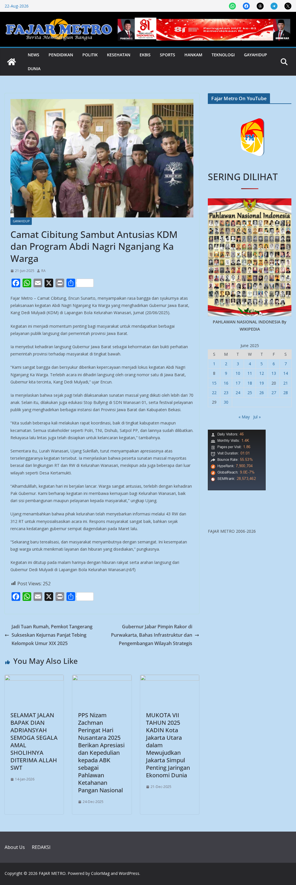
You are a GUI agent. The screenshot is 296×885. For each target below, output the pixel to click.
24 (238, 392)
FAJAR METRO (52, 873)
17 (238, 383)
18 (249, 383)
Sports (167, 54)
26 (261, 392)
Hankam (193, 54)
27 (273, 392)
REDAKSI (41, 847)
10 (238, 373)
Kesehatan (118, 54)
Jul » (257, 417)
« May (244, 417)
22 (214, 392)
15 (214, 383)
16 (226, 383)
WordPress (129, 873)
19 (261, 383)
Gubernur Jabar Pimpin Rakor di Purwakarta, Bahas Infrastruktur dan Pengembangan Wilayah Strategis (151, 634)
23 (226, 392)
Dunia (34, 68)
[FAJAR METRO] (11, 61)
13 (273, 373)
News (33, 54)
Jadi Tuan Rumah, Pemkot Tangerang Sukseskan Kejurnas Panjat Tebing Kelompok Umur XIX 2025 (52, 634)
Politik (90, 54)
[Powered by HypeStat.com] (237, 433)
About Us (15, 847)
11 (249, 373)
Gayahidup (255, 54)
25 (249, 392)
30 (226, 402)
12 (261, 373)
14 (285, 373)
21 (285, 383)
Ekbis (145, 54)
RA (43, 270)
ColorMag (100, 873)
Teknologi (223, 54)
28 (285, 392)
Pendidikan (61, 54)
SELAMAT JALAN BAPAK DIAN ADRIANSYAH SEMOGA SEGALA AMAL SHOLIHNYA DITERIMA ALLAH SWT (34, 741)
